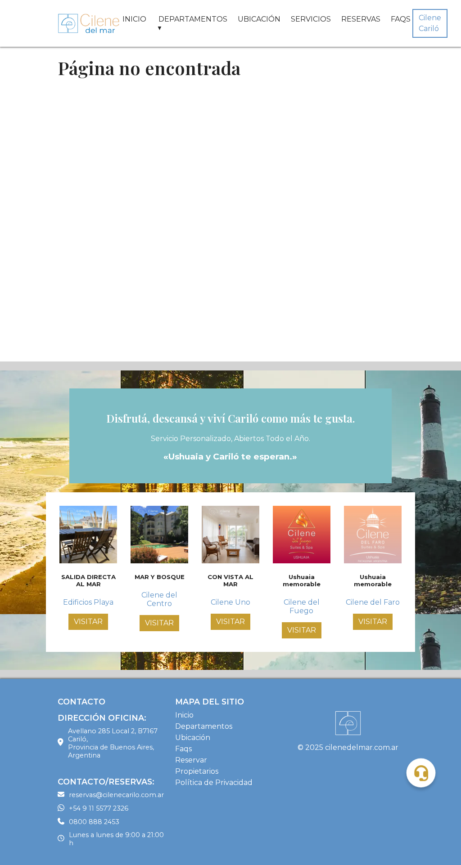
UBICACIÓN (259, 19)
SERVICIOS (311, 19)
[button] (421, 773)
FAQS (401, 19)
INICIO (134, 19)
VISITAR (88, 621)
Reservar (191, 760)
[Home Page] (89, 23)
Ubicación (192, 737)
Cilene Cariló (430, 23)
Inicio (184, 715)
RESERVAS (360, 19)
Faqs (183, 749)
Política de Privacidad (214, 782)
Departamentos (203, 726)
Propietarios (196, 771)
